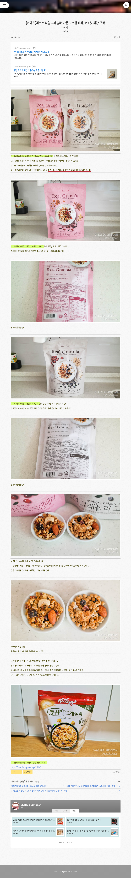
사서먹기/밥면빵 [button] (15, 37)
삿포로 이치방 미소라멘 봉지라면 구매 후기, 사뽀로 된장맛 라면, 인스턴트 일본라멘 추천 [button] (38, 821)
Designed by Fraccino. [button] (68, 872)
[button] (126, 5)
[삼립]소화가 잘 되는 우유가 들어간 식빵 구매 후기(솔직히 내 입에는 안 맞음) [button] (93, 832)
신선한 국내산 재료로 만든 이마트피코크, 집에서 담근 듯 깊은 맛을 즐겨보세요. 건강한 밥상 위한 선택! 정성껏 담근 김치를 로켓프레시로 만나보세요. (62, 56)
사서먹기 (14, 781)
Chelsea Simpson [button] (65, 6)
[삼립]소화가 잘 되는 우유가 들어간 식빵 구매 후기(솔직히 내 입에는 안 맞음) (39, 791)
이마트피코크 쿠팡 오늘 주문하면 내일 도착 (31, 51)
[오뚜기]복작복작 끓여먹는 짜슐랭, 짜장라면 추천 (28, 786)
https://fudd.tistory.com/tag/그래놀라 (26, 767)
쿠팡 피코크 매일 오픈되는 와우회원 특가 (30, 70)
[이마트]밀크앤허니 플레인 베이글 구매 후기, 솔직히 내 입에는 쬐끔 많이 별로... (94, 786)
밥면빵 (21, 781)
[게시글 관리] (19, 772)
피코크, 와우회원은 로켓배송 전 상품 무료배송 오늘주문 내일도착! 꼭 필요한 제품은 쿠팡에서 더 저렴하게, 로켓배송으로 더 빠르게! (58, 75)
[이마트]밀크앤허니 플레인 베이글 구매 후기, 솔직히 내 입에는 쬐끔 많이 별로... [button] (38, 832)
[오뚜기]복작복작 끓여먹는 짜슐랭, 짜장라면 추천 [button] (93, 821)
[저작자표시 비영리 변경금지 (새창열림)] (116, 772)
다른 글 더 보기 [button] (64, 842)
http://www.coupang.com (22, 48)
